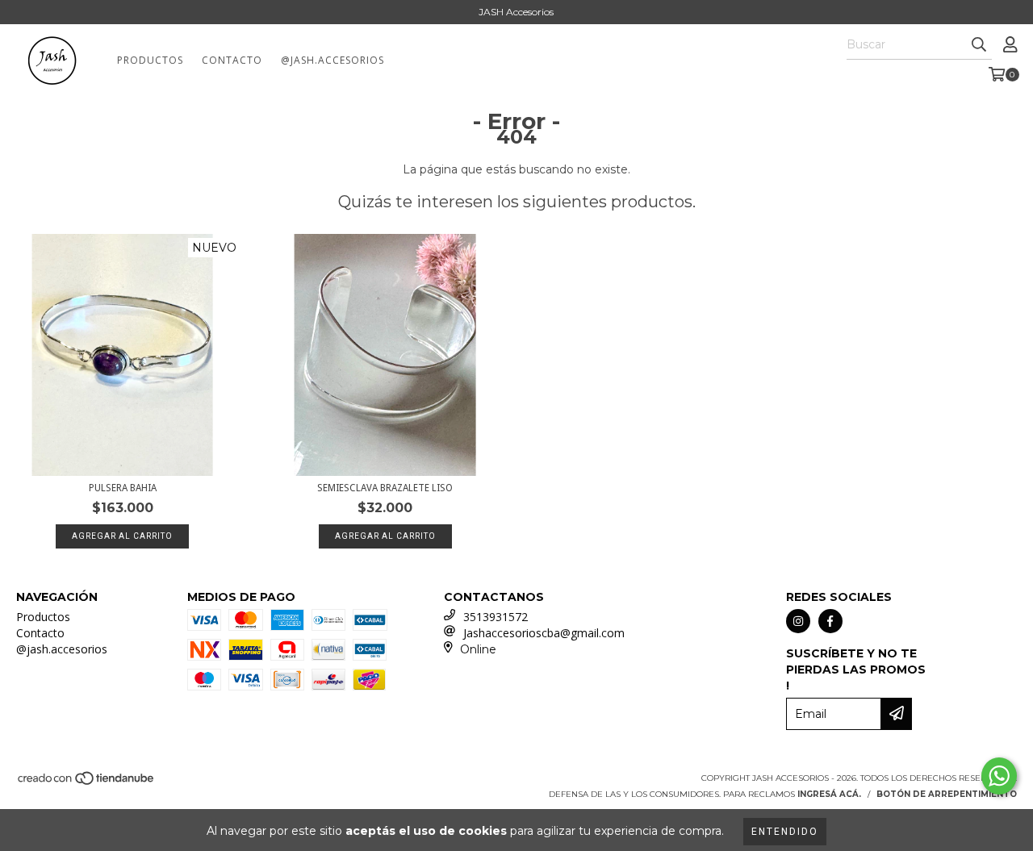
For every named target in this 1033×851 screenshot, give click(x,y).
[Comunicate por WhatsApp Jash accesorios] (999, 776)
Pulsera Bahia (123, 488)
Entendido (784, 831)
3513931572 (495, 616)
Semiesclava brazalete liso (385, 488)
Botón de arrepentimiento (946, 794)
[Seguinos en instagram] (798, 621)
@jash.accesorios (332, 60)
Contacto (232, 60)
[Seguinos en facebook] (830, 621)
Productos (150, 60)
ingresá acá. (829, 794)
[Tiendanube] (86, 783)
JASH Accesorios (516, 12)
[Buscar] (979, 45)
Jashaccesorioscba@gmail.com (544, 632)
